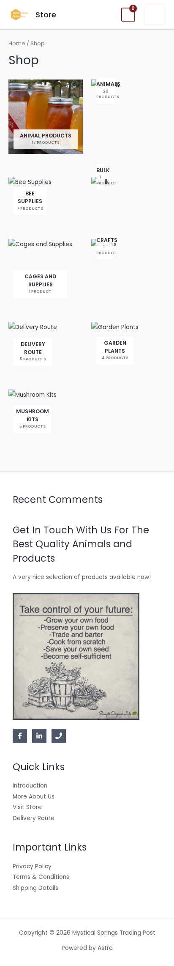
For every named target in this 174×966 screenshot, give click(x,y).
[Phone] (59, 736)
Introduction (30, 786)
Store (45, 14)
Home (16, 43)
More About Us (33, 797)
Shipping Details (35, 888)
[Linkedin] (39, 736)
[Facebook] (20, 736)
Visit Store (27, 807)
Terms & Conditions (41, 877)
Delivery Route (33, 818)
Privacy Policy (32, 866)
